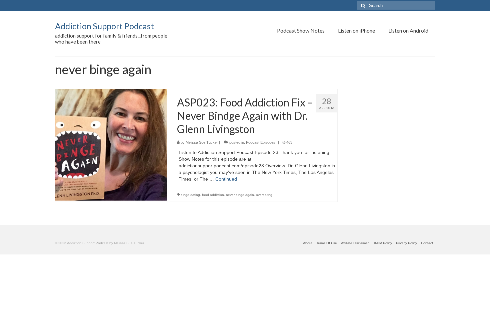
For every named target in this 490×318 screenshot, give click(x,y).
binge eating (190, 195)
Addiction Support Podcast (104, 26)
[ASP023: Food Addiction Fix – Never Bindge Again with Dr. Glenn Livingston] (111, 144)
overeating (264, 195)
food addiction (213, 195)
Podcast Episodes (260, 142)
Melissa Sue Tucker (202, 142)
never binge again (240, 195)
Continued (226, 179)
